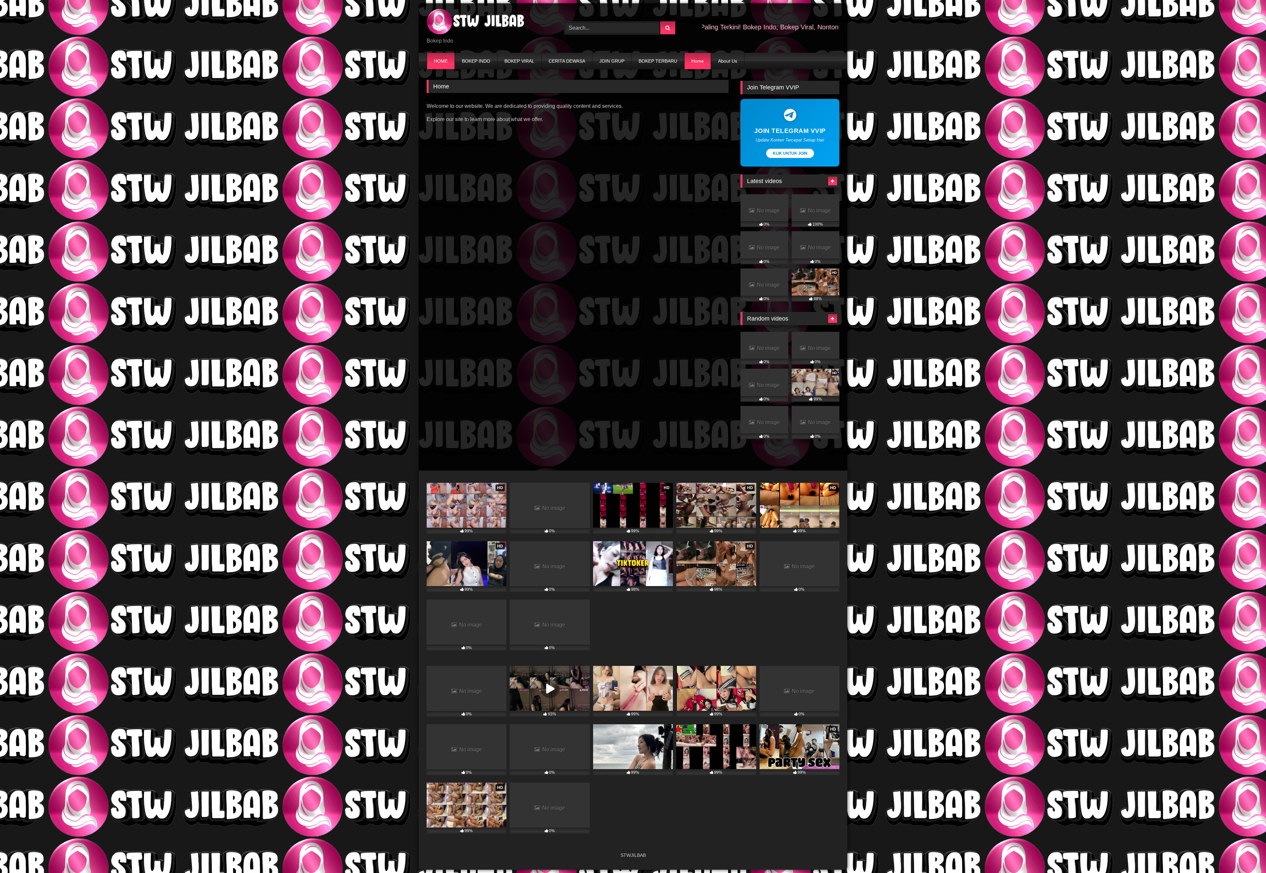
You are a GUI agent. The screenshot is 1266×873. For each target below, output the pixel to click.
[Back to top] (1245, 853)
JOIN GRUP (611, 61)
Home (697, 61)
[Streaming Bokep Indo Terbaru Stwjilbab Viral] (476, 23)
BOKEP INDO (476, 61)
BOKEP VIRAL (519, 61)
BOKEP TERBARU (658, 61)
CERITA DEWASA (567, 61)
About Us (727, 61)
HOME (441, 61)
